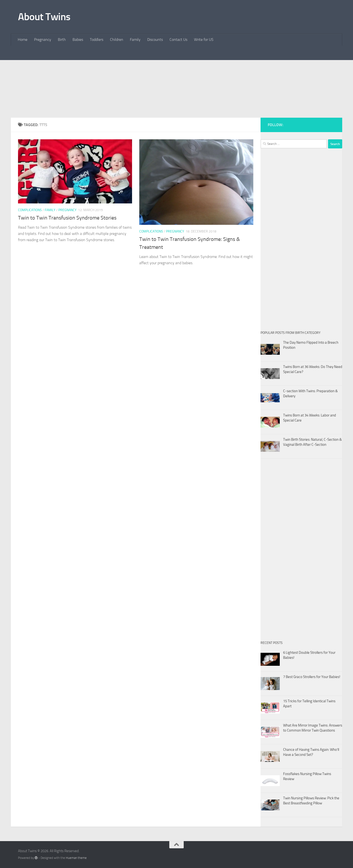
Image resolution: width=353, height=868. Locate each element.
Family (135, 39)
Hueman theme (76, 858)
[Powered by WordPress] (36, 857)
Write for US (203, 39)
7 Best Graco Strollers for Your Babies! (311, 677)
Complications (30, 210)
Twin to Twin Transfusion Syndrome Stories (67, 218)
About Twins (44, 17)
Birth (62, 39)
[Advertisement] (176, 96)
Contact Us (178, 39)
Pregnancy (42, 39)
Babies (78, 39)
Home (22, 39)
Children (116, 39)
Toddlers (96, 39)
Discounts (155, 39)
